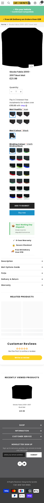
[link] (11, 330)
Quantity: (14, 87)
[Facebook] (20, 464)
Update (34, 482)
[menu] (2, 3)
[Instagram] (24, 464)
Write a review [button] (22, 357)
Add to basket (22, 206)
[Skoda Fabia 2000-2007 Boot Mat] (22, 392)
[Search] (8, 3)
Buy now (22, 213)
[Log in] (35, 2)
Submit (34, 455)
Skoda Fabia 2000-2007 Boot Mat (22, 406)
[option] (22, 48)
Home (3, 24)
